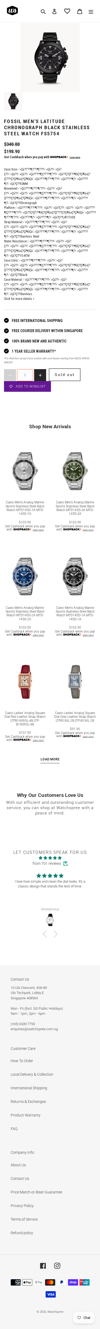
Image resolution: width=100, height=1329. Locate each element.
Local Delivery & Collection (32, 1074)
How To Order (22, 1061)
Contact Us (20, 1178)
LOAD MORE (50, 759)
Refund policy (22, 1233)
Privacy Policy (22, 1206)
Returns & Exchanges (28, 1101)
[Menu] (91, 11)
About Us (18, 1165)
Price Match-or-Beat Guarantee (36, 1192)
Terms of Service (24, 1219)
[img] (50, 858)
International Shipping (29, 1088)
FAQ (14, 1129)
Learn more (75, 157)
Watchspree (55, 1312)
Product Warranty (26, 1115)
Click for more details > (19, 299)
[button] (46, 934)
